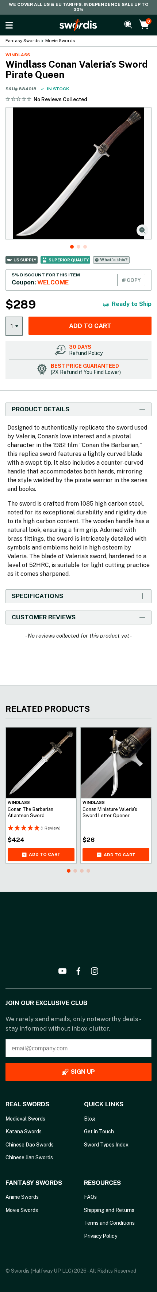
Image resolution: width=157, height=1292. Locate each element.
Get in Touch (99, 1131)
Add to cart (90, 325)
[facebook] (78, 971)
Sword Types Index (106, 1145)
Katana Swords (23, 1131)
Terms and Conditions (109, 1223)
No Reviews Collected (60, 99)
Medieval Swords (25, 1119)
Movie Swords (60, 40)
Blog (89, 1119)
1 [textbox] (12, 326)
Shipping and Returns (109, 1210)
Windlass (17, 54)
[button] (72, 247)
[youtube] (62, 971)
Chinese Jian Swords (29, 1157)
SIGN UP (83, 1071)
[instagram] (94, 971)
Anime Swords (22, 1197)
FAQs (90, 1197)
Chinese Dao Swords (29, 1145)
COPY (133, 280)
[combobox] (14, 326)
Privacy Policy (100, 1236)
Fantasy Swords (22, 40)
